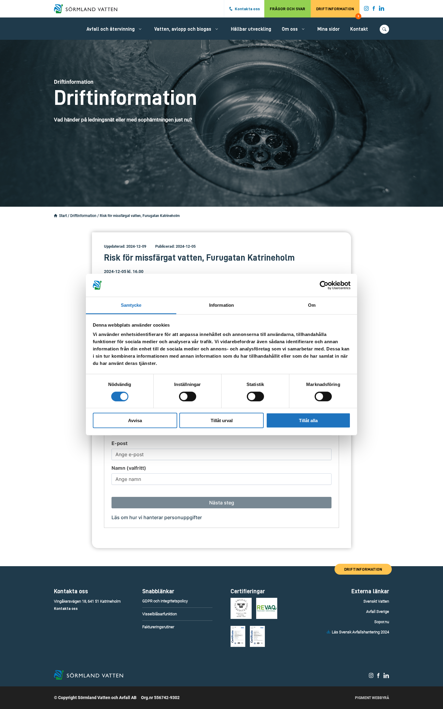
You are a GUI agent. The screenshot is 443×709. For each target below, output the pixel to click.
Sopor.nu (381, 622)
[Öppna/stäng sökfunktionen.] (384, 29)
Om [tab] (312, 305)
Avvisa (135, 420)
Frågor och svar (287, 9)
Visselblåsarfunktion (159, 614)
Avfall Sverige (377, 611)
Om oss (290, 29)
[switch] (187, 396)
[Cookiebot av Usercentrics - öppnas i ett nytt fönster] (324, 285)
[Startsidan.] (55, 216)
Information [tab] (221, 305)
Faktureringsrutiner (158, 627)
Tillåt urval (222, 420)
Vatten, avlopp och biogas (182, 29)
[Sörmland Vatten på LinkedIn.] (382, 9)
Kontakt (359, 29)
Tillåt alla (308, 420)
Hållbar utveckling (251, 29)
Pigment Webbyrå (372, 698)
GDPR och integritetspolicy (165, 601)
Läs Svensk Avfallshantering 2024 (360, 632)
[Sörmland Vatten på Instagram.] (366, 9)
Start (63, 216)
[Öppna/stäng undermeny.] (140, 29)
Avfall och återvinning (110, 29)
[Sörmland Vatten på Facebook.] (373, 9)
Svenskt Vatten (376, 601)
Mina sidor (328, 29)
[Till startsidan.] (88, 8)
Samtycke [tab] (131, 305)
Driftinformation (337, 12)
